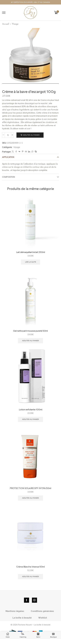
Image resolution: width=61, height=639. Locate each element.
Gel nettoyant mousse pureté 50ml (30, 330)
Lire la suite (30, 262)
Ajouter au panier (31, 135)
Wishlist (42, 617)
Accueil (5, 24)
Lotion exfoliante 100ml (30, 409)
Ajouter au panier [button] (30, 341)
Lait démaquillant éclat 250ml (30, 251)
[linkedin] (29, 151)
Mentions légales (15, 611)
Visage (15, 24)
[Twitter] (12, 151)
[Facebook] (16, 151)
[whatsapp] (32, 151)
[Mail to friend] (26, 151)
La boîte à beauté (22, 617)
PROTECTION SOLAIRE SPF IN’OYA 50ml (30, 488)
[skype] (35, 151)
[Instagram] (34, 600)
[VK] (19, 151)
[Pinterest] (22, 151)
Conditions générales (42, 611)
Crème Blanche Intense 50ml (30, 566)
